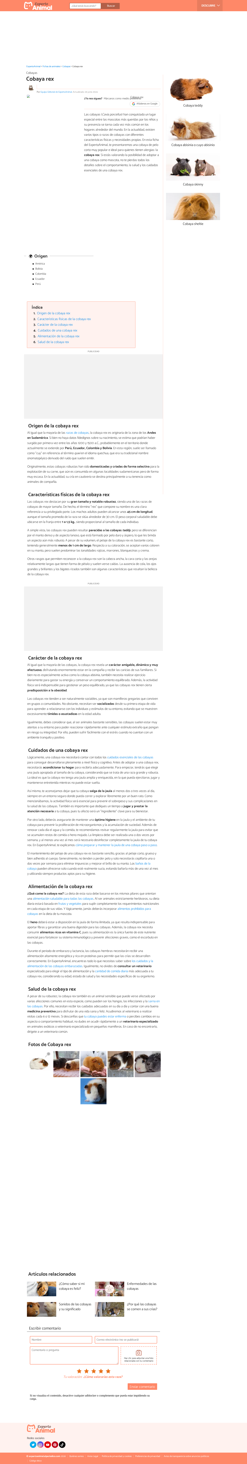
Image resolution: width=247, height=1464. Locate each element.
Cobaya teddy (193, 105)
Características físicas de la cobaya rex (64, 319)
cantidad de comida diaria (111, 971)
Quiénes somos (76, 1456)
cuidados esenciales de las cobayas (130, 757)
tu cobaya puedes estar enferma (105, 1016)
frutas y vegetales (70, 904)
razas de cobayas (77, 433)
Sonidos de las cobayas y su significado (75, 1307)
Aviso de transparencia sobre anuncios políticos (186, 1456)
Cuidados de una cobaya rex (57, 330)
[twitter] (33, 1444)
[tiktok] (62, 1444)
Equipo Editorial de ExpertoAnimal (56, 92)
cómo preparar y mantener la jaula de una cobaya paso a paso (116, 845)
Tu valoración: (72, 1377)
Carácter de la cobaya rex (55, 325)
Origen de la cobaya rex (53, 313)
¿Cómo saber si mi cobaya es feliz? (72, 1286)
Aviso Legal (92, 1456)
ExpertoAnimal (33, 66)
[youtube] (47, 1444)
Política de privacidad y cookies (117, 1456)
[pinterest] (55, 1444)
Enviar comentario (142, 1387)
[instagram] (40, 1444)
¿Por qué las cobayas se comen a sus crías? (142, 1307)
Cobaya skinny (193, 184)
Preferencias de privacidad (147, 1456)
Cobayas (66, 66)
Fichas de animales (51, 66)
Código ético (35, 1460)
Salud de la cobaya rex (53, 342)
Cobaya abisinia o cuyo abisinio (193, 145)
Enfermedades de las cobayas (142, 1286)
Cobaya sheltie (193, 224)
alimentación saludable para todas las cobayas (63, 898)
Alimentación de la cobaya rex (58, 336)
